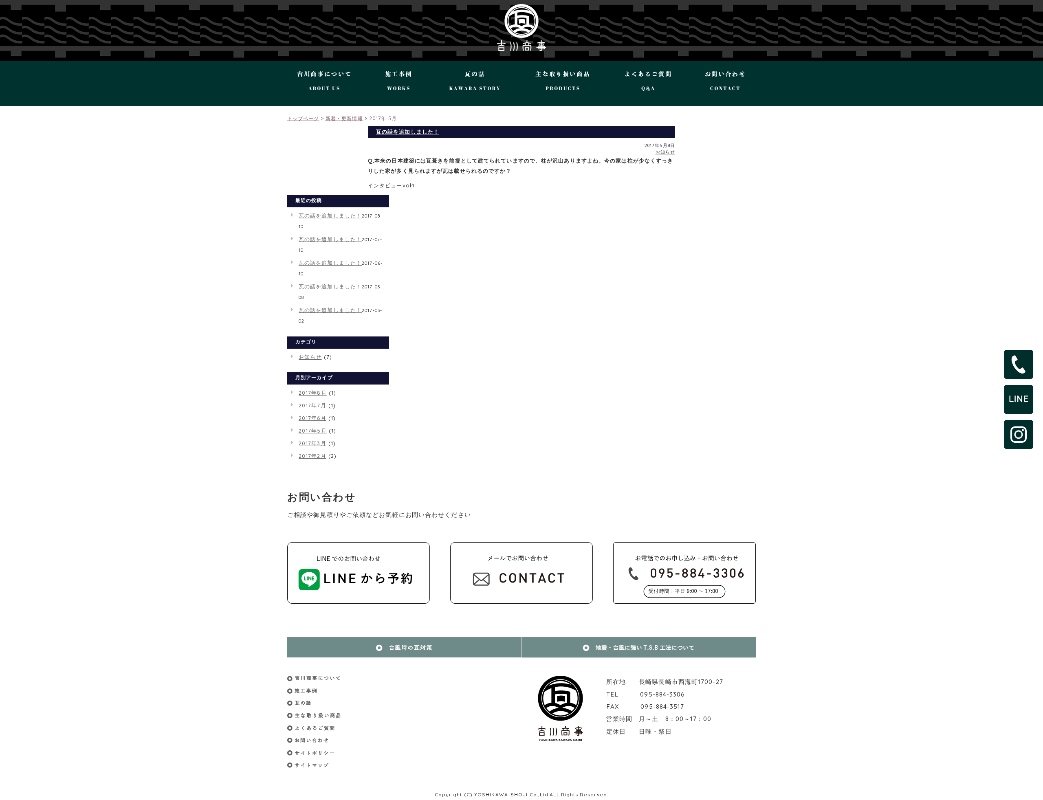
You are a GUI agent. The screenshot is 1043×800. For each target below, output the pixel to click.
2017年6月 (312, 418)
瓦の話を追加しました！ (407, 131)
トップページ (303, 118)
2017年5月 (313, 430)
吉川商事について (327, 83)
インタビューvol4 (391, 185)
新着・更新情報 (344, 118)
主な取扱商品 (561, 83)
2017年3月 (312, 443)
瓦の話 (472, 83)
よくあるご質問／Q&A (648, 83)
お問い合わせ (722, 83)
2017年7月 (312, 405)
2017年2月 (312, 456)
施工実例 (398, 83)
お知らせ (665, 152)
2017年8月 (313, 392)
